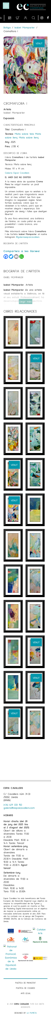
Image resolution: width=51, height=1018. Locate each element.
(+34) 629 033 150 (13, 804)
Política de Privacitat (25, 983)
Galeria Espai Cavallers (17, 172)
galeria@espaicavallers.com (19, 807)
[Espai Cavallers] (31, 7)
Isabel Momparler (24, 27)
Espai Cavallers (21, 1004)
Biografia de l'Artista (16, 243)
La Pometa (32, 1013)
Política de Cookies (25, 988)
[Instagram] (43, 17)
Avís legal (25, 993)
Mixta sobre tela (24, 133)
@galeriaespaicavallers (27, 237)
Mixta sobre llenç (29, 137)
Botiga (8, 27)
